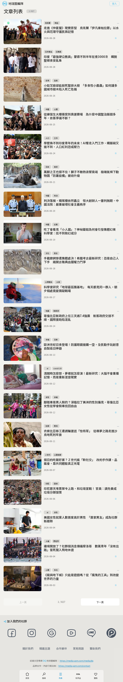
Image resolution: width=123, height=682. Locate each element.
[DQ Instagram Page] (32, 633)
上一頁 (23, 602)
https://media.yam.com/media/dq (76, 660)
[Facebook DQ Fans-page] (12, 633)
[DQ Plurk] (111, 633)
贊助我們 (95, 648)
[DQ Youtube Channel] (71, 633)
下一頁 (100, 602)
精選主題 (44, 648)
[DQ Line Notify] (91, 633)
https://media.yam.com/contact (74, 665)
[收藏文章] (115, 38)
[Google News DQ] (51, 633)
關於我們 (27, 648)
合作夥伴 (61, 648)
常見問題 (78, 648)
